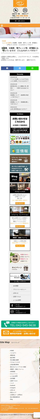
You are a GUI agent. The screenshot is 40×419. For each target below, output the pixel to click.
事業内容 (12, 355)
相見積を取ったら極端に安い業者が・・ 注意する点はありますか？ (19, 88)
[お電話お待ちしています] (20, 327)
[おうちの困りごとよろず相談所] (20, 143)
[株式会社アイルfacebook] (20, 307)
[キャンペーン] (20, 270)
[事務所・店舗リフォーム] (20, 235)
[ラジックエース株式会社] (20, 282)
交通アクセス (17, 296)
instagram (13, 387)
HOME (4, 41)
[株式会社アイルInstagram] (20, 313)
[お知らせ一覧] (16, 14)
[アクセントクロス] (20, 189)
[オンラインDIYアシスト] (20, 171)
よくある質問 (7, 43)
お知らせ (15, 293)
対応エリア (13, 392)
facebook (12, 385)
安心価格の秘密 (14, 360)
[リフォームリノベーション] (20, 212)
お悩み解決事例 (14, 364)
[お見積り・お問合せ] (20, 336)
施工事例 (12, 357)
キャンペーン (13, 374)
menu (20, 25)
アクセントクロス (15, 362)
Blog (11, 399)
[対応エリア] (25, 14)
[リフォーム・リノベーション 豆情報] (20, 153)
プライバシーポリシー (19, 289)
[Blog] (20, 183)
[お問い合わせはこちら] (20, 23)
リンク (12, 383)
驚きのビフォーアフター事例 (18, 367)
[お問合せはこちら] (20, 127)
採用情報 (12, 371)
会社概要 (15, 286)
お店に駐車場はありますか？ (18, 109)
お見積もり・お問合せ (16, 394)
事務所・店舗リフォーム (17, 369)
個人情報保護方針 (15, 397)
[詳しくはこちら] (20, 246)
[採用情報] (20, 263)
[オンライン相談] (20, 162)
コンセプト (13, 353)
